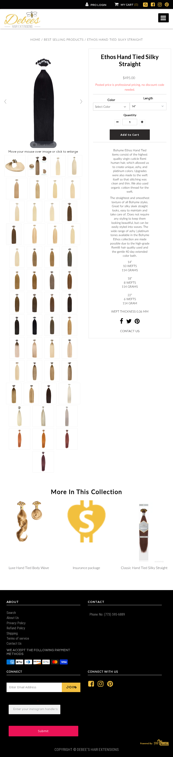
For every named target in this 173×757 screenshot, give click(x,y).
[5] (100, 175)
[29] (100, 479)
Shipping (12, 633)
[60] (100, 293)
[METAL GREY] (100, 352)
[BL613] (100, 310)
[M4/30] (100, 243)
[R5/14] (100, 420)
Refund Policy (16, 628)
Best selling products (64, 39)
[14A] (100, 251)
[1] (100, 116)
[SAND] (100, 369)
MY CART (129, 5)
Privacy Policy (16, 623)
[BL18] (100, 259)
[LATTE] (100, 386)
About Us (13, 618)
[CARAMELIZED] (100, 361)
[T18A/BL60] (100, 394)
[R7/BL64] (100, 453)
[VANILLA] (100, 377)
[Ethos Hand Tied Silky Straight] (15, 165)
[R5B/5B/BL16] (100, 437)
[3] (100, 141)
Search (11, 613)
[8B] (100, 226)
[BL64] (100, 344)
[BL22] (100, 268)
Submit (43, 731)
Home (35, 39)
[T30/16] (100, 411)
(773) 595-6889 (114, 614)
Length (148, 98)
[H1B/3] (100, 234)
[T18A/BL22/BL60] (100, 403)
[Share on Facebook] (121, 322)
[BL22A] (100, 276)
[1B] (100, 125)
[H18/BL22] (100, 327)
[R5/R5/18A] (100, 428)
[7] (100, 200)
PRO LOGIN (98, 5)
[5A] (100, 184)
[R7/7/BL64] (100, 462)
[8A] (100, 217)
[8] (100, 209)
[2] (100, 133)
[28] (100, 470)
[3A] (100, 150)
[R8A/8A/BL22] (100, 445)
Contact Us (14, 644)
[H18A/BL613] (100, 335)
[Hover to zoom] (43, 99)
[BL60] (100, 302)
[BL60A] (100, 285)
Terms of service (18, 638)
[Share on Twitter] (129, 322)
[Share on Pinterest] (137, 322)
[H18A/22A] (100, 318)
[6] (100, 192)
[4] (100, 158)
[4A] (100, 167)
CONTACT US (130, 331)
